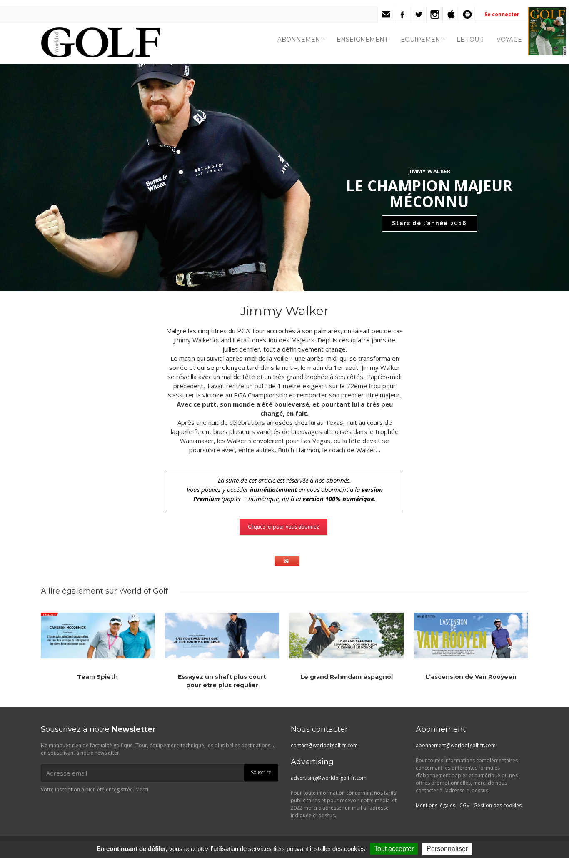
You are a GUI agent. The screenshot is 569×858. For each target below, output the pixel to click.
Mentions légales (435, 805)
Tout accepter (394, 848)
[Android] (467, 14)
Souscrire (261, 772)
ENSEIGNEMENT (362, 39)
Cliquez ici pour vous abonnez (283, 526)
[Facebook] (402, 14)
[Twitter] (418, 14)
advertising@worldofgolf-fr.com (329, 777)
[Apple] (451, 14)
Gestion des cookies (498, 805)
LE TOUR (470, 39)
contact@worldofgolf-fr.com (324, 745)
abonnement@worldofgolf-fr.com (456, 745)
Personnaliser (447, 848)
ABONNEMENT (300, 39)
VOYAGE (509, 39)
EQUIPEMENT (422, 39)
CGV (464, 805)
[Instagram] (435, 14)
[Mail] (386, 14)
